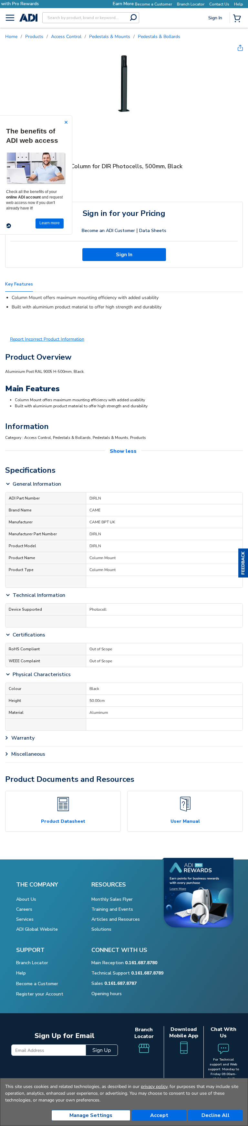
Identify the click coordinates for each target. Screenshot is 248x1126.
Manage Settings (90, 1115)
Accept (159, 1115)
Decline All (216, 1115)
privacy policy (154, 1086)
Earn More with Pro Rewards (99, 4)
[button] (243, 563)
